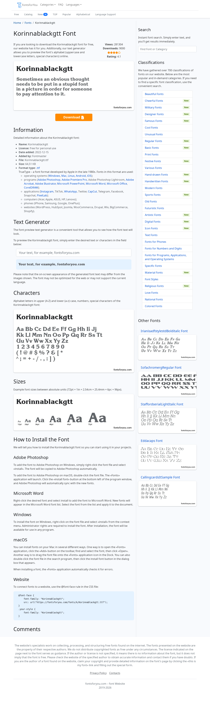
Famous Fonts (153, 121)
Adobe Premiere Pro (74, 179)
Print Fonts (151, 154)
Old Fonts (151, 201)
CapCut (92, 191)
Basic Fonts (152, 148)
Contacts (114, 673)
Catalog (28, 14)
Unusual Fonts (154, 134)
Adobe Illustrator (45, 183)
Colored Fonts (153, 306)
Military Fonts (153, 107)
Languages (73, 4)
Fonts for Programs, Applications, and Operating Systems (166, 257)
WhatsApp (70, 191)
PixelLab (42, 195)
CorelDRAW (31, 187)
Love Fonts (151, 292)
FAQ (60, 4)
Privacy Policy (98, 673)
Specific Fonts (153, 266)
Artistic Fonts (153, 215)
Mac (64, 176)
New (42, 14)
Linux (71, 176)
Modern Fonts (153, 188)
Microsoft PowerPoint (70, 183)
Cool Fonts (151, 127)
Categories (47, 4)
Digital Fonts (152, 221)
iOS (89, 176)
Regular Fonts (153, 141)
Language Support (105, 14)
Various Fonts (153, 168)
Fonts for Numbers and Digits (163, 248)
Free (16, 14)
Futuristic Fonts (154, 208)
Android (81, 176)
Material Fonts (154, 272)
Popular (67, 14)
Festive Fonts (153, 161)
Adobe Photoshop (49, 179)
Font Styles (151, 279)
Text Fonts (151, 235)
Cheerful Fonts (154, 101)
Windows (54, 176)
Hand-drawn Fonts (156, 174)
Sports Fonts (153, 195)
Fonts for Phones (155, 242)
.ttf (38, 168)
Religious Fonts (154, 286)
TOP (55, 14)
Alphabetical (83, 14)
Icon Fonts (151, 228)
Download (72, 117)
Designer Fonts (154, 114)
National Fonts (154, 299)
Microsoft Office (117, 183)
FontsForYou (30, 5)
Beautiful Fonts (154, 94)
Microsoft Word (95, 183)
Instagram (47, 191)
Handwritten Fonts (156, 181)
